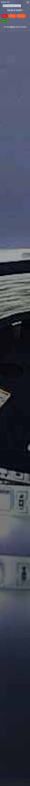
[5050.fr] (27, 2)
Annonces (21, 16)
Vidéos (4, 16)
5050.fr (5, 2)
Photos (12, 16)
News (4, 20)
